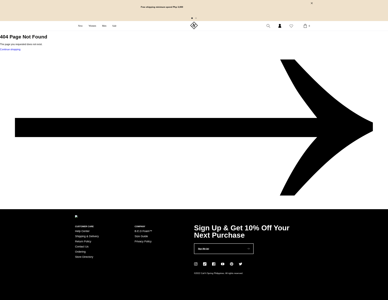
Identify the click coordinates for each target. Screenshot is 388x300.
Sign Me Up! (203, 248)
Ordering (80, 251)
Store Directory (84, 256)
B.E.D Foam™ (143, 231)
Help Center (82, 231)
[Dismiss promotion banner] (312, 3)
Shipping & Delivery (87, 236)
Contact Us (82, 246)
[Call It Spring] (194, 26)
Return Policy (83, 241)
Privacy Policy (143, 241)
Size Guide (141, 236)
